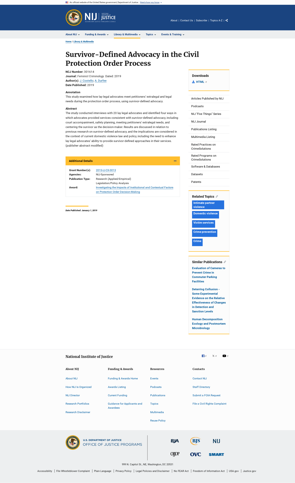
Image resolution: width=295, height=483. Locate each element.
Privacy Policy (123, 471)
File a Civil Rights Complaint (209, 403)
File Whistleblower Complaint (73, 471)
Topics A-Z (216, 20)
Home (68, 41)
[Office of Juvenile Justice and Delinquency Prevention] (175, 457)
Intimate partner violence (203, 205)
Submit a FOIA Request (206, 395)
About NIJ (72, 378)
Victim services (203, 222)
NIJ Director (73, 395)
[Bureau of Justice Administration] (175, 443)
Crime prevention (204, 231)
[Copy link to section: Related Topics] (216, 196)
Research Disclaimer (78, 412)
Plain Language (102, 471)
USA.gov (234, 471)
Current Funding (117, 395)
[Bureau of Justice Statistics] (195, 445)
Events (154, 378)
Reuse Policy (158, 420)
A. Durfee (101, 80)
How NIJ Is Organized (79, 386)
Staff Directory (201, 386)
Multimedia (157, 412)
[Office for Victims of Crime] (195, 456)
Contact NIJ (200, 378)
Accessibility (44, 471)
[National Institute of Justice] (216, 443)
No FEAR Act (181, 471)
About (174, 20)
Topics (154, 403)
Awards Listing (117, 386)
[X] (216, 358)
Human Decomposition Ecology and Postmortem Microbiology (209, 324)
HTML (200, 82)
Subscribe (201, 20)
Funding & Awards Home (123, 378)
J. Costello (86, 80)
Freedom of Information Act (209, 471)
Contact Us (186, 20)
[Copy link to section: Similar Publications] (224, 261)
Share (229, 22)
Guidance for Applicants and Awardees (125, 405)
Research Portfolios (77, 403)
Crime (197, 241)
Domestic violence (205, 213)
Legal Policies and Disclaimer (153, 471)
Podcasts (155, 386)
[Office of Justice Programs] (74, 17)
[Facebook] (205, 358)
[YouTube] (226, 358)
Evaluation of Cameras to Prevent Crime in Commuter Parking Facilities (208, 274)
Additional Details (81, 161)
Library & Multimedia (83, 41)
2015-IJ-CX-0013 (106, 170)
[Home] (100, 17)
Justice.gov (249, 471)
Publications (157, 395)
